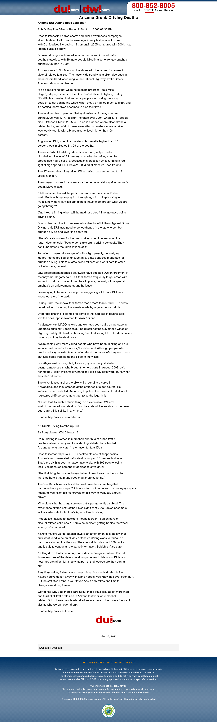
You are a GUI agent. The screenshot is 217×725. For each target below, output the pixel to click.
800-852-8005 (153, 5)
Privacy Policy (124, 662)
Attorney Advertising (97, 662)
